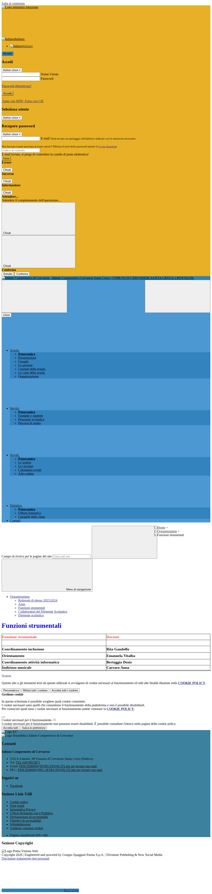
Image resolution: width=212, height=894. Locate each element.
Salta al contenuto (13, 3)
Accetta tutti (65, 690)
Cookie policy (19, 802)
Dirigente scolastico (31, 615)
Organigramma (167, 531)
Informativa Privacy (23, 809)
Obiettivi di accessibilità (25, 820)
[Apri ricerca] (177, 296)
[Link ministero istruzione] (20, 7)
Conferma (22, 274)
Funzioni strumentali (31, 608)
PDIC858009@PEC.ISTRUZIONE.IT (60, 770)
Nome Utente (49, 74)
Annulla (7, 274)
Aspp (21, 604)
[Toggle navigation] (34, 296)
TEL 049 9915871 (28, 762)
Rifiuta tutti (35, 690)
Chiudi (7, 169)
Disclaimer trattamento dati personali (25, 858)
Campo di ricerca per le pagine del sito (27, 556)
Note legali (17, 805)
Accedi (7, 53)
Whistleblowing (20, 824)
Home (161, 527)
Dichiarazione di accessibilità (29, 817)
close (6, 314)
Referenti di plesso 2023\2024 (37, 600)
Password (47, 78)
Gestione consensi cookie (26, 828)
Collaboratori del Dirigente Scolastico (42, 611)
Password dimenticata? (16, 86)
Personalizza (11, 690)
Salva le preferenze (33, 727)
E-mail (45, 138)
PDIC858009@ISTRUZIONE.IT (58, 766)
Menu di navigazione (78, 589)
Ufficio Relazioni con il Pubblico (31, 813)
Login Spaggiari (108, 146)
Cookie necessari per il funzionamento (27, 720)
